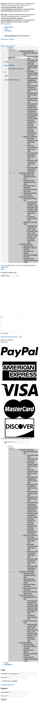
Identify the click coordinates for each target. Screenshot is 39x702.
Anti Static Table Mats (27, 173)
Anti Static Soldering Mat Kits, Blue (32, 127)
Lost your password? (7, 684)
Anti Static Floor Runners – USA (32, 235)
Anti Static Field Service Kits (32, 61)
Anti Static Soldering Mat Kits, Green (32, 133)
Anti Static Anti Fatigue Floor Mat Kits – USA (32, 204)
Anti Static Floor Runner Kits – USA (32, 213)
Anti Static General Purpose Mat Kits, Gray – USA (32, 73)
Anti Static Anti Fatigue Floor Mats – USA (32, 227)
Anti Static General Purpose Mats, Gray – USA (32, 148)
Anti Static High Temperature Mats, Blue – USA (32, 155)
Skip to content (6, 23)
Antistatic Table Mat (30, 136)
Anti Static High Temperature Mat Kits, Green (32, 116)
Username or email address (10, 674)
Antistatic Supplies (26, 244)
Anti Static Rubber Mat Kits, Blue (31, 122)
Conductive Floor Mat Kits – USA (32, 218)
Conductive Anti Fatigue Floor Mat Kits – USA (30, 260)
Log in (15, 681)
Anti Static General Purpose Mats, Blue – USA (32, 141)
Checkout (8, 30)
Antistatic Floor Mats (27, 196)
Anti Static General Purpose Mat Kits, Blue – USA (32, 66)
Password (4, 677)
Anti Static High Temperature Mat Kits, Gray (32, 111)
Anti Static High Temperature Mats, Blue (32, 169)
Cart (6, 29)
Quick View (4, 333)
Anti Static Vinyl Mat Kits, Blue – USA (32, 94)
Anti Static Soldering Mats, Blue (30, 190)
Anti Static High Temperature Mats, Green (29, 182)
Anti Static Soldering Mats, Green (30, 194)
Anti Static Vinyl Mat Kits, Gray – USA (32, 100)
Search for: (11, 57)
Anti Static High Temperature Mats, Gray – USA (32, 162)
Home (3, 265)
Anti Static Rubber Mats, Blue (29, 186)
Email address (6, 692)
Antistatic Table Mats (27, 51)
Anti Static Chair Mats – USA (32, 232)
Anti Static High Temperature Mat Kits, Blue (32, 105)
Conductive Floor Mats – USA (31, 240)
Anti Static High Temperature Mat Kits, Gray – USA (32, 88)
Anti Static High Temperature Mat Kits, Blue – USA (32, 81)
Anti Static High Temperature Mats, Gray (29, 176)
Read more (4, 342)
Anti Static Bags (28, 246)
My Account (9, 27)
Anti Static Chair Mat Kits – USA (32, 208)
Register (4, 699)
